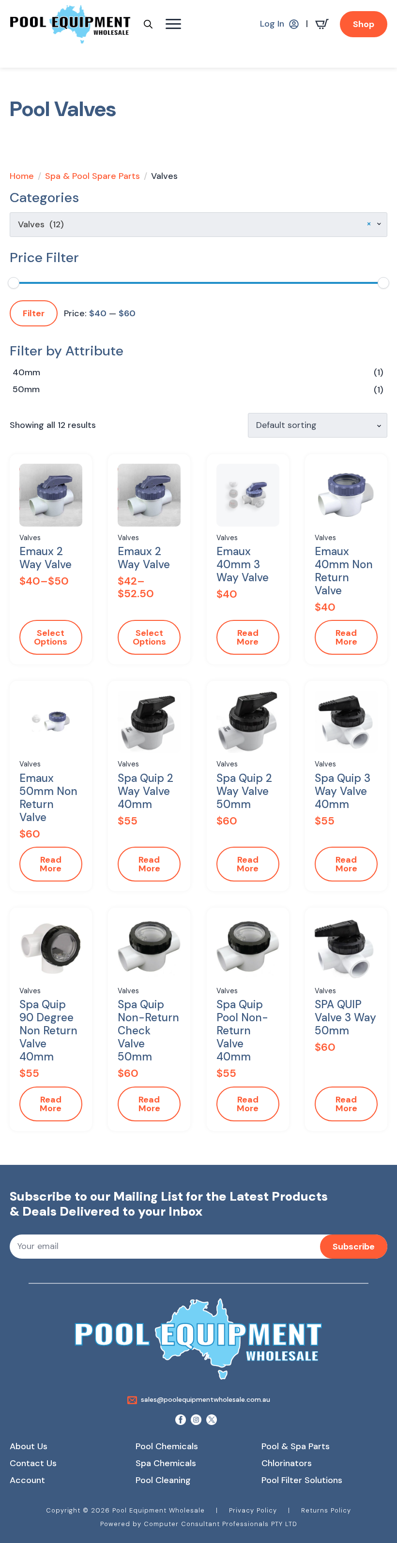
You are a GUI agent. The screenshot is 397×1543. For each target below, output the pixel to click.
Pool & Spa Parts (295, 1446)
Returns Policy (326, 1510)
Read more (248, 637)
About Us (28, 1446)
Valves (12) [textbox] (194, 224)
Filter (34, 313)
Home (22, 176)
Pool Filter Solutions (301, 1480)
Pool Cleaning (163, 1480)
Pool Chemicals (167, 1446)
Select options (50, 637)
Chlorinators (286, 1463)
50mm (26, 389)
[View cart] (324, 24)
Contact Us (33, 1463)
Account (27, 1480)
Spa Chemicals (166, 1463)
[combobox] (198, 224)
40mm (26, 372)
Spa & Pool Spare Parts (92, 176)
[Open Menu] (173, 24)
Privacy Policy (253, 1510)
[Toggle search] (148, 24)
